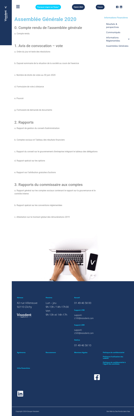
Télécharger (21, 39)
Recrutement (51, 352)
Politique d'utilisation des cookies (113, 357)
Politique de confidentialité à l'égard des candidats (114, 363)
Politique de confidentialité (113, 352)
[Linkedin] (121, 7)
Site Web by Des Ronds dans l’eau (118, 411)
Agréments (21, 352)
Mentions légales (80, 352)
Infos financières (23, 368)
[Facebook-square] (117, 7)
